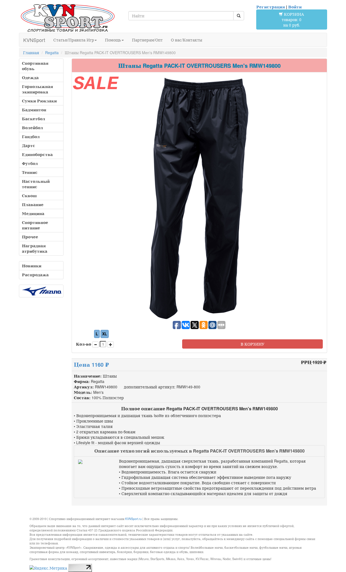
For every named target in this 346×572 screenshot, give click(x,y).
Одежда (30, 77)
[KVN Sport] (67, 18)
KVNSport (34, 39)
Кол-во (83, 344)
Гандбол (31, 136)
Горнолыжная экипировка (37, 89)
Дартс (28, 145)
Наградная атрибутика (34, 248)
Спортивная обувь (35, 65)
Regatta (52, 52)
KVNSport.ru (133, 518)
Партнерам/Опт (147, 40)
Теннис (30, 172)
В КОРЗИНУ (252, 344)
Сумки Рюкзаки (39, 100)
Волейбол (32, 127)
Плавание (33, 204)
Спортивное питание (35, 225)
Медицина (33, 213)
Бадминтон (34, 109)
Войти (295, 6)
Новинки (31, 265)
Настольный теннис (36, 183)
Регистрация (270, 6)
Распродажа (35, 274)
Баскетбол (33, 118)
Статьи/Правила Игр (73, 40)
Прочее (30, 236)
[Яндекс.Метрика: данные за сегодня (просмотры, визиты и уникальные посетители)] (48, 568)
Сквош (29, 195)
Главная (31, 52)
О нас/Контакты (186, 40)
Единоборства (37, 154)
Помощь (113, 40)
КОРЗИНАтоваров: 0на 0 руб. (293, 19)
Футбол (30, 163)
